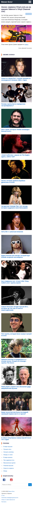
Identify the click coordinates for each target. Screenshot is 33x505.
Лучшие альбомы (8, 452)
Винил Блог (7, 2)
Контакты (4, 501)
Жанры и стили (7, 454)
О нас (3, 495)
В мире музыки (7, 446)
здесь (26, 44)
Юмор (5, 471)
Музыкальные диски (9, 463)
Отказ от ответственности (8, 499)
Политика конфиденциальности (10, 497)
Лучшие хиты (7, 449)
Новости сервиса (8, 468)
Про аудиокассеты (8, 460)
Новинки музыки (8, 465)
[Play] (16, 33)
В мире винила (7, 457)
